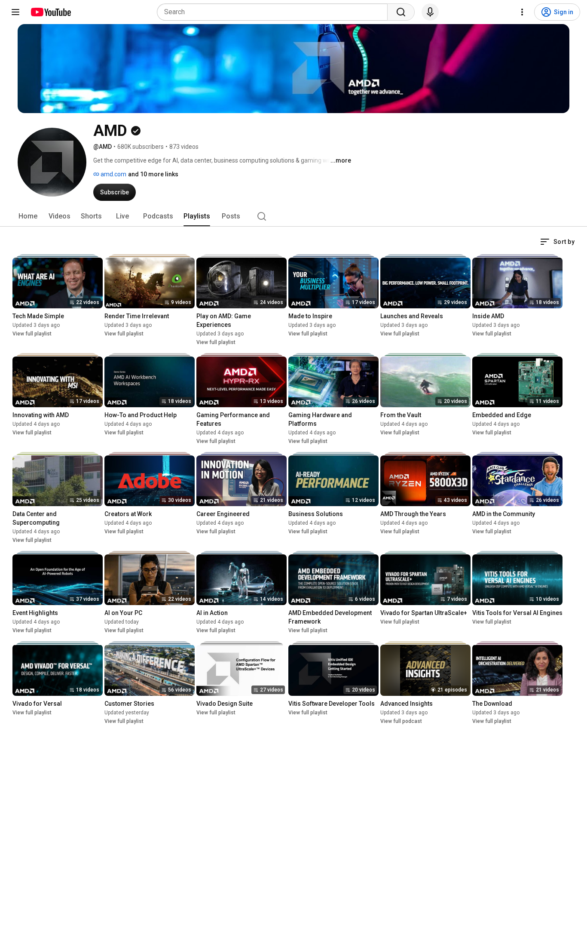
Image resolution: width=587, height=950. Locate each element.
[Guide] (15, 12)
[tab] (28, 216)
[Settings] (522, 12)
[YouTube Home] (50, 12)
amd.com (112, 174)
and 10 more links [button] (153, 174)
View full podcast (401, 721)
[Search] (401, 12)
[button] (557, 242)
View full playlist (32, 334)
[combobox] (274, 12)
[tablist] (293, 216)
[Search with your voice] (430, 12)
